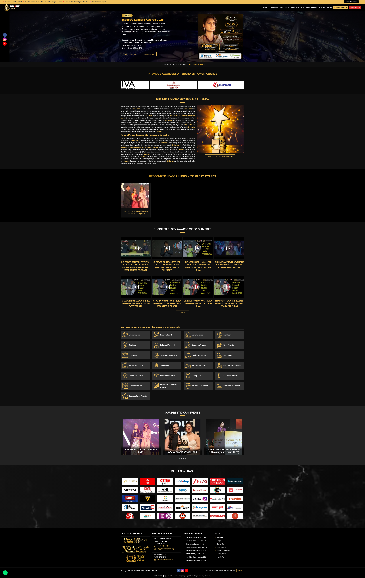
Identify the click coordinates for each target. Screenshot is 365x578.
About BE (266, 7)
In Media (322, 7)
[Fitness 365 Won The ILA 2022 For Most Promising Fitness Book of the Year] (229, 287)
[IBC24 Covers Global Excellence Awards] (130, 498)
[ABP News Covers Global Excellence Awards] (147, 481)
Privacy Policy (221, 554)
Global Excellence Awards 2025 (196, 541)
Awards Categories (179, 64)
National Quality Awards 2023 (141, 451)
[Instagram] (182, 570)
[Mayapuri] (217, 507)
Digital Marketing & (191, 576)
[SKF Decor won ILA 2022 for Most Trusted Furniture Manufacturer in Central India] (198, 248)
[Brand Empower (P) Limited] (12, 7)
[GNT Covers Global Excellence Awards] (165, 481)
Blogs (219, 541)
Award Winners (311, 7)
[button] (179, 458)
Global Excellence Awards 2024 (196, 547)
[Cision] (147, 516)
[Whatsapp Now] (5, 572)
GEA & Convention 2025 (182, 452)
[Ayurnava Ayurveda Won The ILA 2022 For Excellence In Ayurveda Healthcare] (229, 248)
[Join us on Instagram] (5, 39)
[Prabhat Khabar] (182, 507)
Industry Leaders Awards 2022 (196, 560)
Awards (274, 7)
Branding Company (204, 576)
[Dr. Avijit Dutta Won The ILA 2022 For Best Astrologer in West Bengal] (136, 287)
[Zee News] (200, 481)
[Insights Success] (165, 516)
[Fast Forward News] (200, 516)
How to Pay (221, 557)
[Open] (278, 7)
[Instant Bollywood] (182, 516)
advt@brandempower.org (165, 559)
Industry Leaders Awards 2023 (196, 550)
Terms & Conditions (223, 550)
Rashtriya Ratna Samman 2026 (196, 538)
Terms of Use (221, 547)
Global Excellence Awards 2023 (196, 557)
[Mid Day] (182, 481)
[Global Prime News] (235, 507)
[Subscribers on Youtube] (5, 44)
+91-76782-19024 (163, 546)
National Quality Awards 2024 (195, 544)
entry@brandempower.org (165, 549)
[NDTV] (130, 490)
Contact (329, 7)
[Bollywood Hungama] (200, 507)
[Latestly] (200, 498)
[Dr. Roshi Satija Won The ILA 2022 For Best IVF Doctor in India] (198, 287)
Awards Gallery (297, 7)
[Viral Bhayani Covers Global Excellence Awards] (147, 498)
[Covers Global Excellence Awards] (235, 481)
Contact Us (220, 544)
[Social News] (217, 516)
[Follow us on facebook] (5, 35)
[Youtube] (186, 570)
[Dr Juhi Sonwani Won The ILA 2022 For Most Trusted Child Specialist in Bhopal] (167, 287)
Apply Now (284, 7)
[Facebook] (179, 570)
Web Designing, (180, 576)
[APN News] (217, 498)
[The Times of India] (217, 481)
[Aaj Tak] (130, 516)
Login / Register (355, 7)
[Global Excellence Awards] (135, 540)
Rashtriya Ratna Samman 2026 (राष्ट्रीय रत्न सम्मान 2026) (224, 451)
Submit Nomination (351, 2)
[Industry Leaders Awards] (135, 558)
